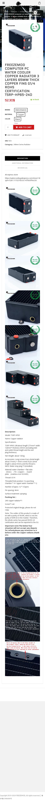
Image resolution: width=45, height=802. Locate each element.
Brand (7, 110)
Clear (16, 123)
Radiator (14, 12)
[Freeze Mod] (27, 4)
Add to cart (25, 127)
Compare (28, 135)
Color (7, 119)
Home (6, 12)
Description (22, 158)
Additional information (22, 163)
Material (8, 114)
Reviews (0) (22, 168)
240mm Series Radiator (29, 12)
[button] (20, 110)
